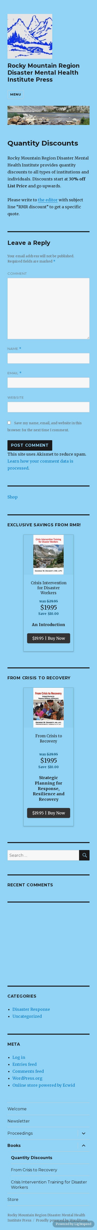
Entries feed (24, 1064)
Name (14, 349)
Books (14, 1145)
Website (15, 397)
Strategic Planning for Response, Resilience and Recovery (48, 788)
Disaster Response (31, 1009)
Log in (18, 1057)
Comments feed (28, 1071)
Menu (15, 94)
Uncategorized (27, 1016)
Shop (12, 496)
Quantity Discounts (31, 1157)
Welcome (17, 1109)
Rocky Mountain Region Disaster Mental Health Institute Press (43, 72)
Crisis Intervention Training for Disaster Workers (49, 1185)
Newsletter (18, 1121)
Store (12, 1199)
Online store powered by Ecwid (43, 1085)
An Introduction (48, 624)
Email (14, 373)
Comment (17, 273)
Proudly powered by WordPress (62, 1220)
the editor (48, 199)
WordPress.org (27, 1078)
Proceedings (20, 1133)
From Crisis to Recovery (34, 1170)
